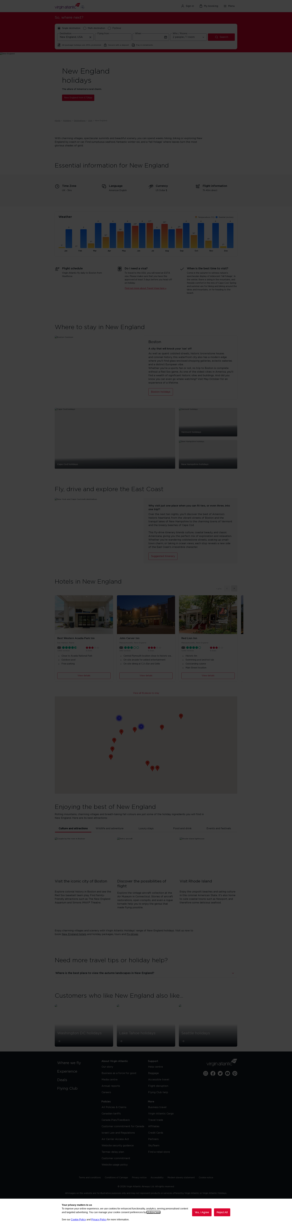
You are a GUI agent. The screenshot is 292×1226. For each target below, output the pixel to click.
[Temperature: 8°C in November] (208, 244)
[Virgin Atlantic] (84, 6)
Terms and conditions (90, 1178)
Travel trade (155, 1120)
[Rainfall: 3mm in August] (171, 238)
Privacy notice (139, 1178)
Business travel (157, 1107)
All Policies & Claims (114, 1107)
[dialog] (146, 1212)
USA (90, 120)
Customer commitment (116, 1158)
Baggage (153, 1073)
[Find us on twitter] (220, 1073)
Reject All (222, 1212)
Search (224, 37)
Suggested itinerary (163, 556)
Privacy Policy (99, 1219)
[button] (181, 716)
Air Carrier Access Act (115, 1139)
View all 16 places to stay (146, 693)
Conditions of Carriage (116, 1178)
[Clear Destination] (90, 37)
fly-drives (132, 934)
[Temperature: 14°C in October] (194, 241)
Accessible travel (158, 1079)
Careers (106, 1092)
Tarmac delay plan (113, 1152)
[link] (76, 1063)
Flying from (103, 34)
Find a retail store (159, 1152)
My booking (211, 6)
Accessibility (157, 1178)
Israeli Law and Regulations (118, 1133)
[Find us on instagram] (205, 1073)
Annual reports (111, 1086)
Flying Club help (158, 1092)
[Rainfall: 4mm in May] (127, 235)
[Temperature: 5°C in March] (91, 245)
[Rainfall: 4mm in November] (215, 235)
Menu (231, 6)
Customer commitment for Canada (123, 1126)
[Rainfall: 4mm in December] (230, 235)
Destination (65, 34)
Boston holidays (160, 392)
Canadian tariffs (111, 1113)
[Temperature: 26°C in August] (164, 236)
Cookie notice (206, 1178)
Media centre (110, 1079)
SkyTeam (153, 1145)
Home (57, 120)
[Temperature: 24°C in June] (135, 237)
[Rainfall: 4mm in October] (201, 235)
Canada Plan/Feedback (116, 1120)
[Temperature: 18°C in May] (120, 239)
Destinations (79, 120)
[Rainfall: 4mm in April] (113, 235)
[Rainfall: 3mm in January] (69, 238)
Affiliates (153, 1126)
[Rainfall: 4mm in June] (142, 235)
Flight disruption (158, 1086)
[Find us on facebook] (212, 1073)
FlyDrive (116, 28)
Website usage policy (115, 1165)
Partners (153, 1139)
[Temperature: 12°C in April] (106, 242)
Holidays (67, 120)
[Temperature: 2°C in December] (223, 247)
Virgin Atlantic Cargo (161, 1113)
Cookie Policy (78, 1219)
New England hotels (74, 934)
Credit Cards (155, 1133)
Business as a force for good (119, 1073)
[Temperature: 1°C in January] (62, 247)
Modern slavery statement (181, 1178)
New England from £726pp (78, 98)
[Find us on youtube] (227, 1073)
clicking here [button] (153, 1212)
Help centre (155, 1067)
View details (84, 676)
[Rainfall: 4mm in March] (98, 235)
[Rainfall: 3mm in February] (83, 238)
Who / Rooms (180, 34)
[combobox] (75, 37)
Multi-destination (96, 28)
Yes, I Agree (202, 1212)
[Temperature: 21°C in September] (179, 238)
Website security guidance (118, 1145)
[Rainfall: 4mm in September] (186, 235)
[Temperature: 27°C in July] (150, 235)
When (138, 34)
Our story (107, 1067)
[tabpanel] (146, 878)
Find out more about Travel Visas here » (145, 288)
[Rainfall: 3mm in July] (157, 238)
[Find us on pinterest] (234, 1073)
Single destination (71, 28)
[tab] (73, 828)
